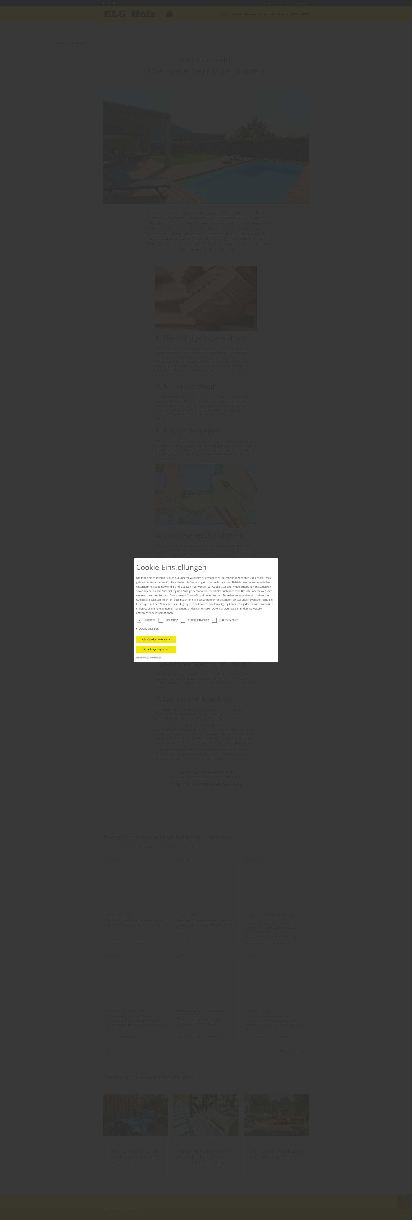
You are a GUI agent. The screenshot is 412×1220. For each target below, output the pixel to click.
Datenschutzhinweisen (225, 608)
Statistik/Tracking (198, 620)
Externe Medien (228, 620)
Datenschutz (142, 657)
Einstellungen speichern (156, 649)
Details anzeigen (149, 628)
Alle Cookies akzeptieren (156, 639)
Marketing (172, 620)
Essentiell (149, 620)
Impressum (155, 657)
